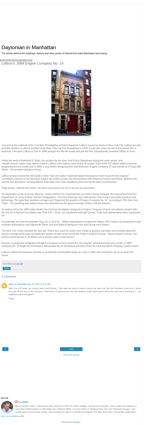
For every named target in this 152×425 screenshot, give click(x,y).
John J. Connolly (17, 284)
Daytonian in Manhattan (28, 47)
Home (71, 349)
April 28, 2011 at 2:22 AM (38, 284)
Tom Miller (23, 402)
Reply (11, 298)
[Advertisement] (71, 23)
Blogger (76, 422)
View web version (71, 355)
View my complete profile (12, 416)
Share (6, 268)
